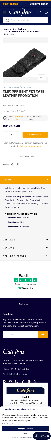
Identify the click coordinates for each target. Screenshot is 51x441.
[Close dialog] (44, 386)
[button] (46, 12)
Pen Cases (27, 87)
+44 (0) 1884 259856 (19, 368)
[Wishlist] (39, 12)
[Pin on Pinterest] (18, 164)
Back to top (24, 304)
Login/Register (39, 4)
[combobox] (25, 20)
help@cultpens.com (18, 374)
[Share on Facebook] (12, 164)
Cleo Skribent (11, 87)
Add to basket (35, 134)
